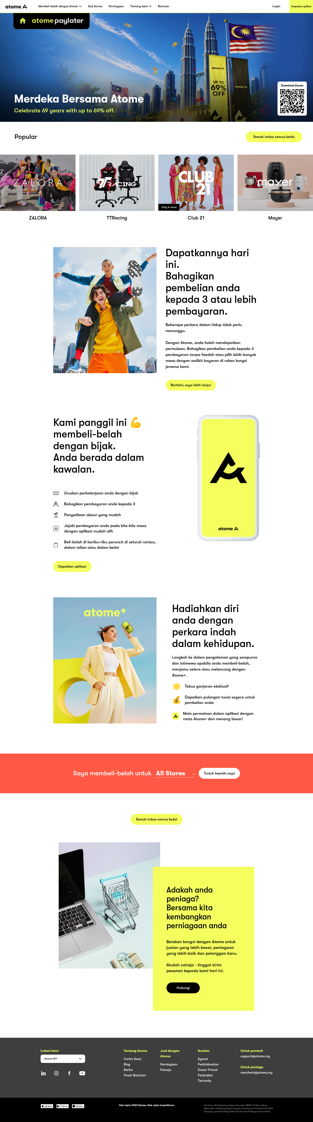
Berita (128, 1070)
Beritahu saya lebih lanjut (191, 385)
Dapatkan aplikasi (301, 6)
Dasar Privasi (208, 1070)
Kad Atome (95, 6)
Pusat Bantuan (135, 1075)
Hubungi (183, 988)
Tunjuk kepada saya (219, 773)
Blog (127, 1064)
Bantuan (163, 6)
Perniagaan (116, 6)
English (276, 6)
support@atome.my (255, 1056)
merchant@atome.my (256, 1072)
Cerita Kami (132, 1059)
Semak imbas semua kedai (274, 137)
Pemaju (165, 1070)
